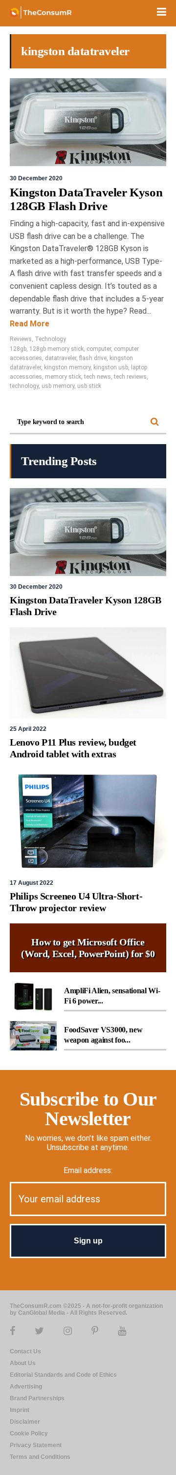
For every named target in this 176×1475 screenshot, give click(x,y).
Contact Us (25, 1351)
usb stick (89, 386)
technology (24, 386)
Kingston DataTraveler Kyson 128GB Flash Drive (86, 199)
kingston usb (110, 367)
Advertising (26, 1386)
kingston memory (67, 367)
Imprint (19, 1410)
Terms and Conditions (40, 1457)
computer (99, 348)
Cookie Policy (29, 1433)
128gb (18, 348)
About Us (23, 1363)
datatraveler (60, 358)
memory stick (63, 376)
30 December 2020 (36, 178)
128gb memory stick (56, 348)
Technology (50, 339)
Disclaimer (25, 1421)
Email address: (88, 1170)
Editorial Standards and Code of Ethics (63, 1374)
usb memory (58, 386)
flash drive (93, 358)
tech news (97, 376)
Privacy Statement (36, 1445)
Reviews (21, 339)
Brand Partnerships (37, 1398)
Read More (29, 323)
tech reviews (130, 376)
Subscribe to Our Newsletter (88, 1109)
